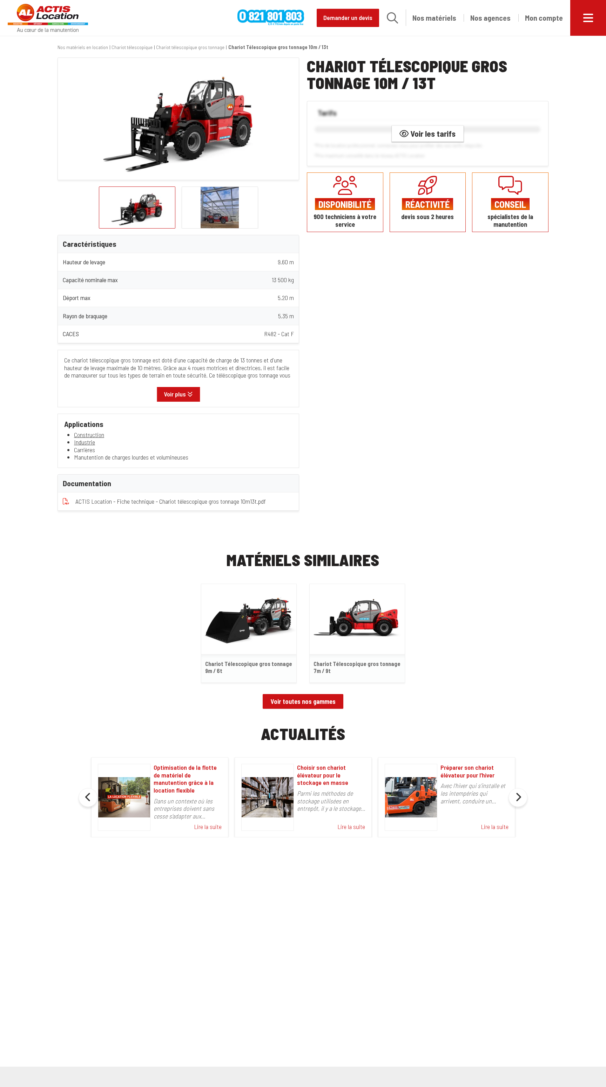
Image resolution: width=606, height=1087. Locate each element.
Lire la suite (208, 826)
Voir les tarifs (432, 133)
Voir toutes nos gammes (303, 701)
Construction (89, 435)
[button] (392, 18)
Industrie (84, 442)
